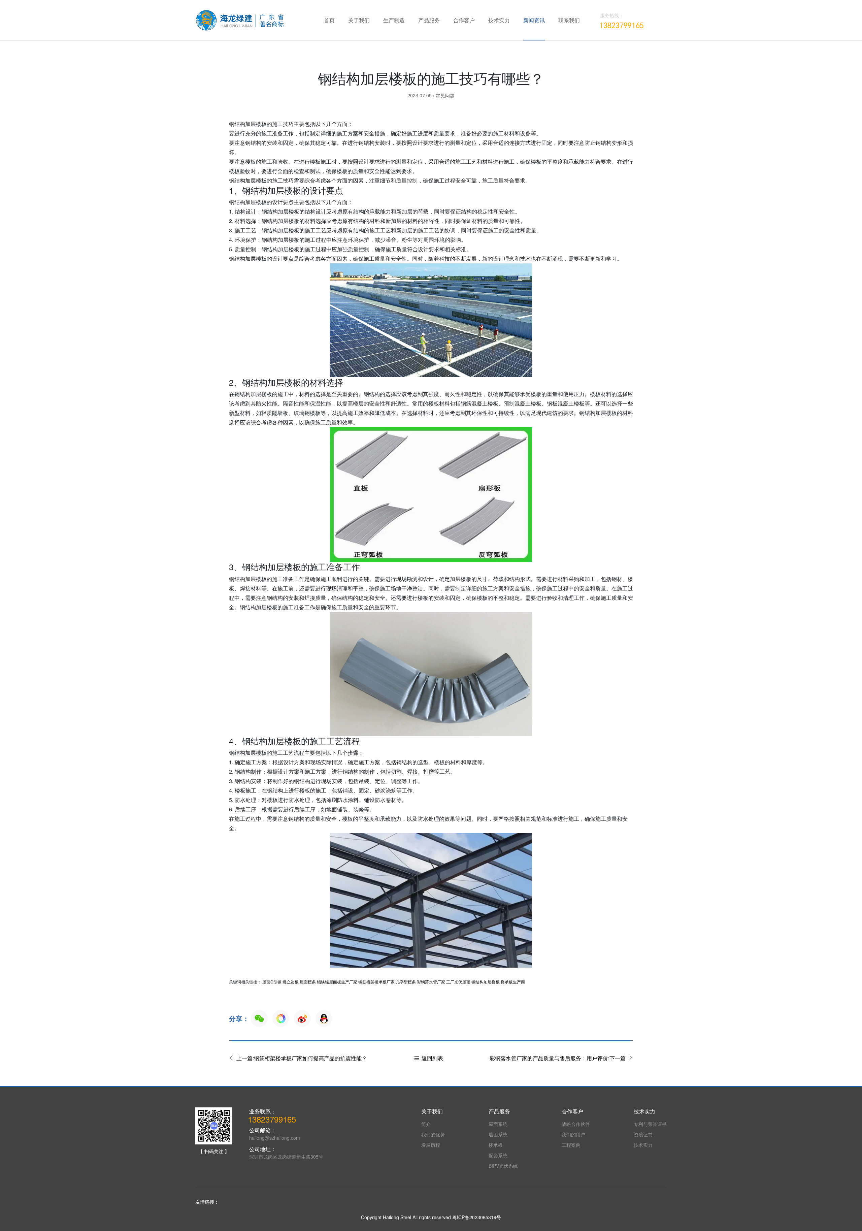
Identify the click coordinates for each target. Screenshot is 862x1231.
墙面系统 (498, 1134)
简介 (426, 1124)
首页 (329, 20)
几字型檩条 (406, 981)
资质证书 (643, 1134)
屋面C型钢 (271, 981)
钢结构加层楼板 (485, 981)
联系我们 (569, 20)
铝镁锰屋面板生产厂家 (337, 981)
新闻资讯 (534, 20)
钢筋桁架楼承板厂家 (376, 981)
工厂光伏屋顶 (458, 981)
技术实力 (499, 20)
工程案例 (571, 1144)
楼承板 (496, 1144)
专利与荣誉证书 (650, 1124)
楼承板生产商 (513, 981)
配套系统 (498, 1155)
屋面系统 (498, 1124)
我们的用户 (573, 1134)
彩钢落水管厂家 (431, 981)
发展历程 (430, 1144)
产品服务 (429, 20)
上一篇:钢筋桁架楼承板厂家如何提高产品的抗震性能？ (300, 1058)
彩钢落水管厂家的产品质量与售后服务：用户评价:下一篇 (559, 1058)
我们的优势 (433, 1134)
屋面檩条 (308, 981)
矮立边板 (291, 981)
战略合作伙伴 (576, 1124)
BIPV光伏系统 (503, 1165)
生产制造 (394, 20)
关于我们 (359, 20)
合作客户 (464, 20)
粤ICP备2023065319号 (476, 1217)
